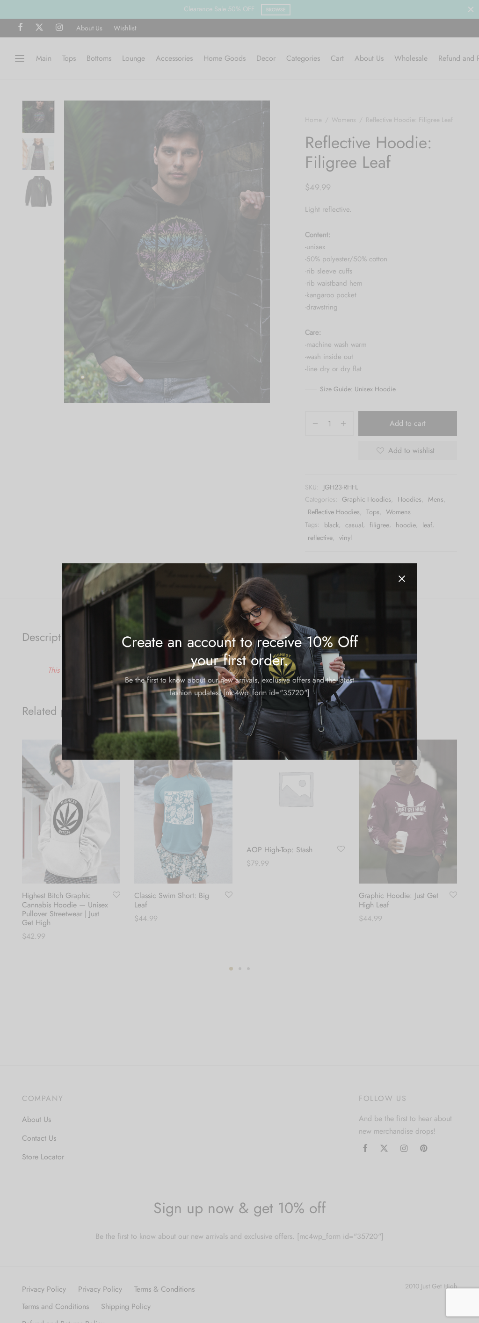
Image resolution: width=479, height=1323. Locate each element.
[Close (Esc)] (401, 578)
